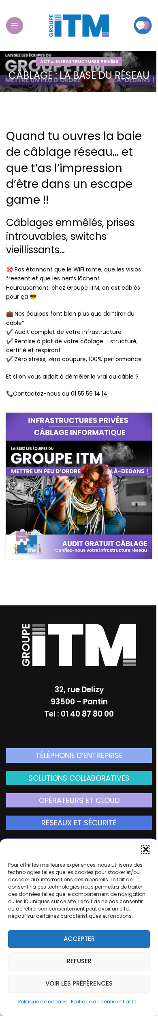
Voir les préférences (79, 983)
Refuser (79, 961)
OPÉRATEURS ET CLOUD (79, 800)
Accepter (79, 938)
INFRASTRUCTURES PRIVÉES (87, 61)
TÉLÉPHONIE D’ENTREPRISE (79, 755)
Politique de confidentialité (103, 1001)
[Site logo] (79, 25)
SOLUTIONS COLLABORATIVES (79, 778)
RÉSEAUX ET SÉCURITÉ (79, 823)
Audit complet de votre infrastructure (68, 332)
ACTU (46, 61)
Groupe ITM (83, 288)
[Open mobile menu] (14, 25)
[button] (146, 849)
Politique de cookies (42, 1001)
